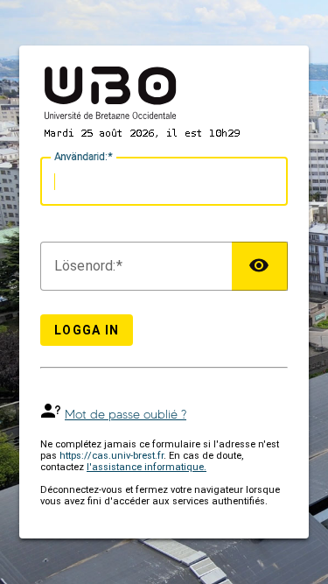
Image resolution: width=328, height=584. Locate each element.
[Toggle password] (260, 266)
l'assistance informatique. (146, 467)
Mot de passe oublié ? (125, 414)
